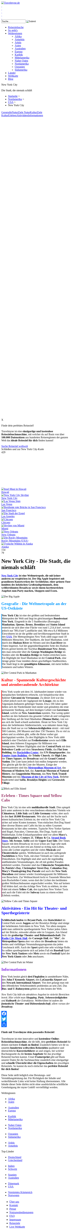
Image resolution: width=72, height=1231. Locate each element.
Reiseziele (14, 1223)
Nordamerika (22, 63)
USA (10, 102)
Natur (15, 112)
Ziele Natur (24, 112)
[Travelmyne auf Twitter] (1, 8)
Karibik (19, 54)
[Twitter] (36, 1019)
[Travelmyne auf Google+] (1, 11)
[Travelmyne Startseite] (10, 2)
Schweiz (12, 1169)
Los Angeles (8, 516)
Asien (18, 45)
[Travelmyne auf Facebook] (1, 5)
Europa (18, 51)
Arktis (18, 42)
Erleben (12, 115)
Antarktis (19, 39)
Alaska (5, 546)
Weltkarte (13, 75)
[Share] (36, 1024)
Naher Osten (21, 60)
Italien (11, 1166)
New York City (9, 498)
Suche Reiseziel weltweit (14, 446)
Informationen (35, 115)
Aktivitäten (22, 115)
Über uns (14, 1201)
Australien (20, 48)
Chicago (5, 522)
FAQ (12, 1215)
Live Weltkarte (17, 1226)
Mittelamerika (22, 57)
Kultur (33, 112)
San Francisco (8, 510)
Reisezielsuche (16, 27)
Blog (10, 78)
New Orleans (8, 534)
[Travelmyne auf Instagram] (1, 15)
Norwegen (13, 1195)
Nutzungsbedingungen (21, 1212)
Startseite (13, 96)
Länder (12, 72)
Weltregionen (15, 33)
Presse (12, 1208)
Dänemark (13, 1183)
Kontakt (13, 1205)
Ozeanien (20, 66)
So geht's (13, 30)
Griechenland (15, 1160)
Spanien (12, 1174)
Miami (4, 528)
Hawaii (5, 492)
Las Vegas (6, 504)
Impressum (15, 1219)
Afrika (18, 36)
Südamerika (21, 69)
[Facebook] (36, 1013)
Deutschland (14, 1157)
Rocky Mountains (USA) (14, 540)
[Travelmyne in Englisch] (1, 18)
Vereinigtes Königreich (20, 1192)
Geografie (6, 112)
